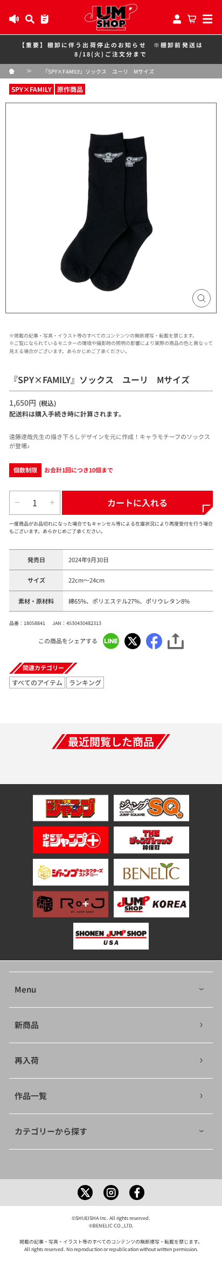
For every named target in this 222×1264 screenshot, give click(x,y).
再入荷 (27, 1060)
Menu (25, 989)
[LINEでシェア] (111, 641)
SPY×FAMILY (31, 89)
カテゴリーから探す (51, 1131)
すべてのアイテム (37, 682)
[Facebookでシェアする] (154, 641)
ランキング (85, 682)
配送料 (19, 413)
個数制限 (25, 469)
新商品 (27, 1024)
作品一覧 (31, 1095)
